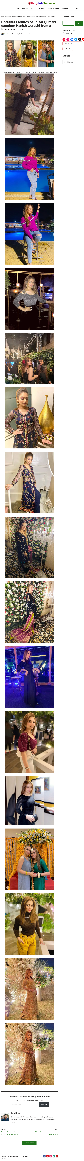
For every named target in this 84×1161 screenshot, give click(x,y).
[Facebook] (71, 39)
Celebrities (8, 16)
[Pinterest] (64, 39)
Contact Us (65, 8)
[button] (45, 8)
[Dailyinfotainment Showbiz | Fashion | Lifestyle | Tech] (42, 3)
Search (78, 23)
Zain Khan (7, 34)
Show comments (29, 1143)
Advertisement (53, 8)
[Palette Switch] (77, 8)
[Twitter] (75, 39)
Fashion (33, 8)
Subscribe (44, 1104)
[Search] (80, 8)
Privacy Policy (26, 1156)
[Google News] (57, 1156)
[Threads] (79, 39)
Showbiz (24, 8)
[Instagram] (67, 39)
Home (17, 8)
